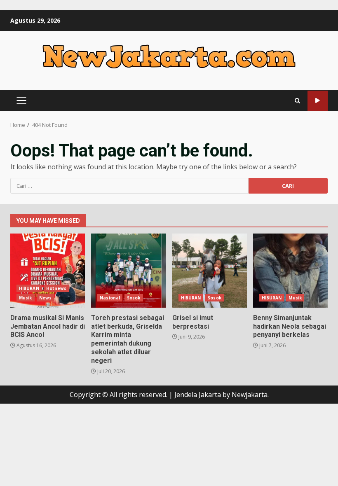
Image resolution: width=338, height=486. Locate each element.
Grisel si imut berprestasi (209, 271)
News (45, 298)
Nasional (110, 298)
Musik (25, 298)
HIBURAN (29, 288)
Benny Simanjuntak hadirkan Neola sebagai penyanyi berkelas (290, 271)
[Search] (297, 101)
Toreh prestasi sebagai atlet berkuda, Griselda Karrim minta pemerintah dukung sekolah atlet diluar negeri (128, 271)
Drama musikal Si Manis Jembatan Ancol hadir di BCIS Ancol (47, 271)
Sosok (134, 298)
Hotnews (56, 288)
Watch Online (317, 101)
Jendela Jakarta (198, 394)
